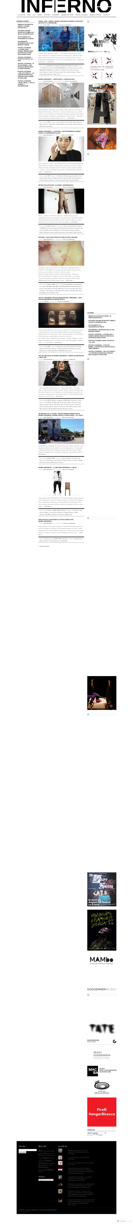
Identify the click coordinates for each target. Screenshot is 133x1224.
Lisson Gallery (69, 122)
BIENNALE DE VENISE (67, 14)
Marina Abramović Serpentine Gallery (63, 178)
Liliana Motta (49, 290)
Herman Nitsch (58, 460)
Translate (100, 1135)
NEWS (29, 14)
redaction (46, 301)
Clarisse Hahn (47, 288)
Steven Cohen (46, 462)
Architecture (48, 538)
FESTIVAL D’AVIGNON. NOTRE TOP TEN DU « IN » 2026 (26, 59)
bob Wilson (48, 402)
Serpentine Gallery (74, 180)
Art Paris (44, 1153)
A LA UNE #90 (21, 14)
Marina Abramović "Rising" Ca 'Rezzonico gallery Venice (53, 72)
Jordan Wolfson (55, 230)
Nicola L (76, 460)
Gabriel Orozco (50, 460)
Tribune (40, 1172)
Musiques (46, 1165)
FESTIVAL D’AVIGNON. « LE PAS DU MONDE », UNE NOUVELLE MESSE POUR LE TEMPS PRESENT (26, 66)
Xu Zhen (75, 232)
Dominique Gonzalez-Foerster (67, 228)
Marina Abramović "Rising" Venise (52, 74)
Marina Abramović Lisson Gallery (65, 124)
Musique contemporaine (58, 400)
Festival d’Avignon (81, 14)
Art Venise (70, 68)
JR (63, 460)
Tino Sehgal (69, 232)
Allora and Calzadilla (69, 226)
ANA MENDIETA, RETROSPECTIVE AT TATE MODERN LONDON (25, 43)
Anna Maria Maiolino (67, 284)
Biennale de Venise (78, 68)
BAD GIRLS (49, 286)
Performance (54, 226)
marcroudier (47, 25)
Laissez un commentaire (65, 25)
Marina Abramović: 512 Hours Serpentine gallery (57, 180)
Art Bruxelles (46, 1151)
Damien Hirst (56, 228)
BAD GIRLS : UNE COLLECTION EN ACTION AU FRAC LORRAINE (57, 237)
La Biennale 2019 (65, 70)
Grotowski (53, 512)
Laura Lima (62, 230)
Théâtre (50, 1169)
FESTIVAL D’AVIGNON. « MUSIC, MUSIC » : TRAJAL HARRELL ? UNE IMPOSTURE (26, 83)
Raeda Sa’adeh (54, 292)
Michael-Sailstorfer (62, 348)
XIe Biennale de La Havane (56, 462)
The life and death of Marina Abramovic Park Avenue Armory (58, 408)
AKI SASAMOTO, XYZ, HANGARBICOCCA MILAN (26, 37)
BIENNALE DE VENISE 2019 (66, 66)
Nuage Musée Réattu (53, 350)
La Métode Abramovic (69, 512)
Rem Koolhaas (64, 541)
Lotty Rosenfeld (57, 290)
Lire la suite (51, 62)
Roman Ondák (53, 232)
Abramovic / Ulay (78, 510)
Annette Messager (77, 284)
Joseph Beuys (60, 512)
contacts (106, 14)
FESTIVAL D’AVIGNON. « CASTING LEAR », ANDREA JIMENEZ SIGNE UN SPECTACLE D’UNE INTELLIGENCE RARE (25, 51)
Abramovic (78, 538)
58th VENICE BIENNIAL (60, 68)
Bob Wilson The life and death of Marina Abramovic (64, 402)
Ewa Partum (54, 288)
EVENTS (49, 400)
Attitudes (47, 14)
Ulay (71, 514)
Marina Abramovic (74, 70)
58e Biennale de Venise (47, 68)
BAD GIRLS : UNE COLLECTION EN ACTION (64, 286)
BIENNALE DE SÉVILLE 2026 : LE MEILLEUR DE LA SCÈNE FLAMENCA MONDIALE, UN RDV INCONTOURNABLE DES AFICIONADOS (81, 1185)
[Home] (66, 6)
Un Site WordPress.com (24, 1211)
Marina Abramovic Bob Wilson (52, 404)
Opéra (69, 400)
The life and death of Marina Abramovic (49, 406)
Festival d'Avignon (44, 1161)
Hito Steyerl (78, 288)
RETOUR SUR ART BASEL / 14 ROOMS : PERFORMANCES (55, 185)
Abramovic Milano (43, 512)
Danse (46, 1157)
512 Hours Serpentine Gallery (70, 176)
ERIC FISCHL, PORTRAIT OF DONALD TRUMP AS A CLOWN (80, 1163)
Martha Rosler (74, 290)
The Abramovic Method (64, 514)
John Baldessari (47, 230)
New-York (51, 541)
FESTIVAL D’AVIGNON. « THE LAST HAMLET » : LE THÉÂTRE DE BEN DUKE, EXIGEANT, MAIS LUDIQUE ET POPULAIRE (26, 75)
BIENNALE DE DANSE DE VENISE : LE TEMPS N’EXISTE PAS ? (25, 26)
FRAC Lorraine (61, 288)
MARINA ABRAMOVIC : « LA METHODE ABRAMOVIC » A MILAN (57, 467)
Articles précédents (43, 546)
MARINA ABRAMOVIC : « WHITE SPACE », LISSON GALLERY (56, 79)
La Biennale (57, 70)
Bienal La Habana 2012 (68, 458)
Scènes (39, 14)
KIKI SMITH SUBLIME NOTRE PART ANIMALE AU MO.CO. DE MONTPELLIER (26, 32)
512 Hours (60, 176)
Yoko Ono (79, 232)
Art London (62, 122)
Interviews (55, 14)
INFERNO (21, 1210)
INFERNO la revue (95, 14)
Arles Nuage (60, 346)
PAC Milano (48, 514)
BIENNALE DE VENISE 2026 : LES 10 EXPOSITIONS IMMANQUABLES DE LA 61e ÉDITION (78, 1152)
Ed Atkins (77, 228)
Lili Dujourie (42, 290)
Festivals (50, 1163)
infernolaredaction (48, 81)
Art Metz (44, 286)
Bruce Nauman (49, 228)
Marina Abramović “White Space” (47, 124)
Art (34, 14)
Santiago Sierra (62, 232)
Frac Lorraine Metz (70, 288)
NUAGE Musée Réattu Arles (65, 350)
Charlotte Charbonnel (71, 346)
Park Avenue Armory (69, 404)
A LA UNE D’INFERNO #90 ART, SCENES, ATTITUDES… (79, 1158)
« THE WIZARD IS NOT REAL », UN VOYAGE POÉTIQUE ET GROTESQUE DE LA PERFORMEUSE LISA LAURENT (80, 1178)
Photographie (42, 1170)
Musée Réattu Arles (72, 348)
